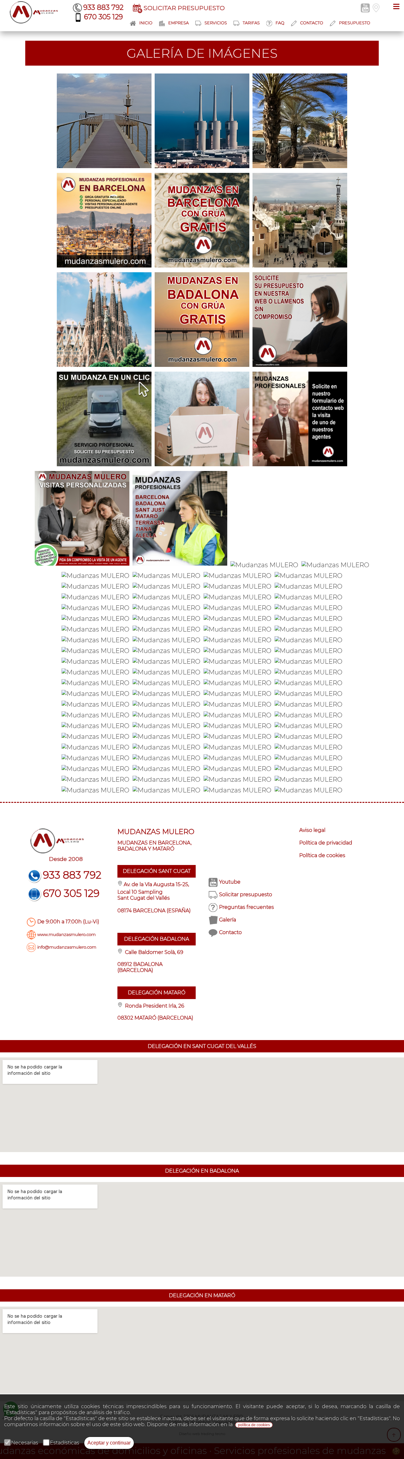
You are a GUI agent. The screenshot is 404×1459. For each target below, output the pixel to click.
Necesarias (24, 1443)
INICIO (145, 23)
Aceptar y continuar (109, 1442)
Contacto (230, 932)
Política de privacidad (325, 843)
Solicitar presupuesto (245, 894)
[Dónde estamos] (376, 7)
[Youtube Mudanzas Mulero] (365, 7)
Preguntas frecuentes (246, 907)
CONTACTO (311, 23)
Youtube (230, 882)
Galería (227, 920)
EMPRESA (178, 23)
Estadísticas (64, 1443)
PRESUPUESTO (354, 23)
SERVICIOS (216, 23)
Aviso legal (312, 830)
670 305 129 (103, 17)
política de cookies (254, 1425)
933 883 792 (103, 7)
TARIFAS (251, 23)
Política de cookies (322, 855)
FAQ (280, 23)
